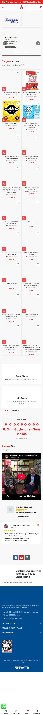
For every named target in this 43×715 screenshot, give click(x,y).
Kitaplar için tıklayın (10, 47)
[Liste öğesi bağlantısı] (21, 615)
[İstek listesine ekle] (18, 73)
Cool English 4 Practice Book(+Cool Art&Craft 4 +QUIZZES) (31, 125)
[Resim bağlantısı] (7, 597)
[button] (4, 89)
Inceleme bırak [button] (23, 517)
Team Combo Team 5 (11, 123)
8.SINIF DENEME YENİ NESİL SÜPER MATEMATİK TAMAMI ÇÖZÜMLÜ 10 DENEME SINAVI (31, 347)
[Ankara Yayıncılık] (11, 20)
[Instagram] (27, 557)
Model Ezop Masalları (31, 314)
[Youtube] (21, 557)
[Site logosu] (21, 7)
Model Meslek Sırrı (31, 222)
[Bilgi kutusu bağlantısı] (21, 374)
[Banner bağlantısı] (21, 411)
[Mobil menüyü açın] (3, 7)
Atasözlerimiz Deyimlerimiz (11, 92)
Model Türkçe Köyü (11, 284)
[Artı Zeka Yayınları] (31, 20)
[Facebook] (15, 557)
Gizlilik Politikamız (7, 582)
